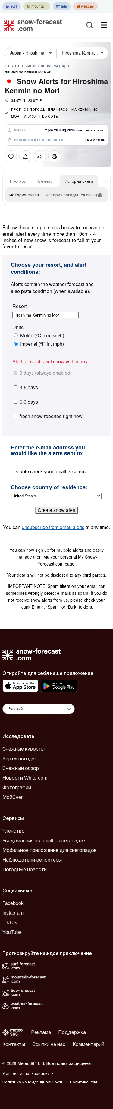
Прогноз (18, 181)
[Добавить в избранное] (11, 156)
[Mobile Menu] (104, 25)
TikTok (9, 922)
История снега (79, 181)
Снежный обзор (20, 767)
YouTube (12, 931)
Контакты (13, 1044)
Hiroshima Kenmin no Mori (28, 72)
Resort (19, 306)
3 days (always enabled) (46, 372)
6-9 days (29, 401)
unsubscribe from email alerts (53, 527)
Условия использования (26, 1073)
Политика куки (84, 1082)
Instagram (13, 912)
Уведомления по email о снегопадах (44, 840)
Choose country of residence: (49, 487)
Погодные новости (24, 869)
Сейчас (45, 181)
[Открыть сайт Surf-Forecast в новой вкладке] (11, 6)
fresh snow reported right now (51, 416)
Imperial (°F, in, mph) (42, 344)
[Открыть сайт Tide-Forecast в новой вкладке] (62, 6)
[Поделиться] (40, 156)
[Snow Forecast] (31, 25)
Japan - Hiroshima (45, 66)
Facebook (13, 902)
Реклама (41, 1032)
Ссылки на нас (48, 1044)
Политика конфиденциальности (33, 1082)
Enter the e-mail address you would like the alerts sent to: (48, 450)
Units (18, 327)
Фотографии (16, 787)
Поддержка (72, 1032)
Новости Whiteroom (24, 777)
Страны (12, 66)
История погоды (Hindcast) (71, 194)
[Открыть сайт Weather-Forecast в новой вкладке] (85, 6)
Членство (13, 830)
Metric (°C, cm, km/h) (42, 335)
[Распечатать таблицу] (54, 156)
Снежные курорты (23, 748)
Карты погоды (19, 758)
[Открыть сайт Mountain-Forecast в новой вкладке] (36, 6)
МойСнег (12, 796)
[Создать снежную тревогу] (25, 156)
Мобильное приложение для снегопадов (49, 849)
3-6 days (29, 387)
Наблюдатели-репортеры (32, 859)
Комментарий (88, 1044)
